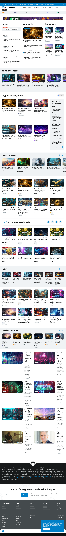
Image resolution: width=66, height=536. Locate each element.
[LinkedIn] (56, 221)
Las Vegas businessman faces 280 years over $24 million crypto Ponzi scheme (60, 357)
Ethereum (20, 113)
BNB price (40, 12)
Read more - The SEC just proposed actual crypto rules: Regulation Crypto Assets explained (59, 30)
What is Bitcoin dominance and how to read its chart (16, 280)
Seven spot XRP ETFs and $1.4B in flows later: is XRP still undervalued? (59, 52)
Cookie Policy (46, 511)
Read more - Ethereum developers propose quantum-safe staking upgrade (9, 312)
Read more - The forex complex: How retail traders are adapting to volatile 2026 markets (8, 78)
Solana (36, 140)
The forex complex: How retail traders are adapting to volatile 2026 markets (8, 84)
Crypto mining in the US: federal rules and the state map (57, 142)
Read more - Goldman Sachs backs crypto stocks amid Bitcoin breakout (9, 183)
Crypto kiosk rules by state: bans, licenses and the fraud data (57, 137)
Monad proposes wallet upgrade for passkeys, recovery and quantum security (8, 302)
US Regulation (37, 7)
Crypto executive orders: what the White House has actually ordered (56, 130)
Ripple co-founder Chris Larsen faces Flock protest (60, 435)
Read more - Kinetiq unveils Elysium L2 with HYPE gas (57, 232)
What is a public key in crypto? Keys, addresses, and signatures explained (5, 281)
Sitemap (4, 526)
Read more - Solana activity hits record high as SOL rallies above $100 (41, 129)
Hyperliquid (20, 243)
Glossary (52, 4)
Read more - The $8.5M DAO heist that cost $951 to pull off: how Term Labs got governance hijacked (49, 30)
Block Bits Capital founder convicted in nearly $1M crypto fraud (28, 435)
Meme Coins (14, 4)
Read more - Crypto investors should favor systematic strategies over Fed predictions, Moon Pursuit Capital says (25, 202)
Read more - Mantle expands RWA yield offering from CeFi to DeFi (9, 202)
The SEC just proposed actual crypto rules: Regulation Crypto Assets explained (59, 36)
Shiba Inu (18, 514)
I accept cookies (47, 529)
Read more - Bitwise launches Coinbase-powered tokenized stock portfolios (41, 183)
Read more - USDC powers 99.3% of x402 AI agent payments (25, 251)
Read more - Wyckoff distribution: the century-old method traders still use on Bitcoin (49, 274)
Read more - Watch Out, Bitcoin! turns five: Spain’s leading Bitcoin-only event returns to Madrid (8, 162)
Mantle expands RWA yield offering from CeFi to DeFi (8, 209)
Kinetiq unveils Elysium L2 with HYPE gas (56, 238)
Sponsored (18, 524)
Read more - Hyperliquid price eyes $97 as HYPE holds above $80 (25, 232)
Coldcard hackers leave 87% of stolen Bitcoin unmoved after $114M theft (56, 259)
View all (57, 147)
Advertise (36, 4)
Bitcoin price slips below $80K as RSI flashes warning (32, 41)
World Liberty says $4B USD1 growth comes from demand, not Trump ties (32, 53)
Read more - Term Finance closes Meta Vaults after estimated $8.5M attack (41, 103)
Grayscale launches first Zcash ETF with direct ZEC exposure (57, 209)
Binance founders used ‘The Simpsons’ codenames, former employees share (38, 84)
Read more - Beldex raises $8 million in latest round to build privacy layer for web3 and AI (54, 162)
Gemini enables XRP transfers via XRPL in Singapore (28, 384)
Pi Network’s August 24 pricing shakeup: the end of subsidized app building (48, 53)
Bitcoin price (7, 12)
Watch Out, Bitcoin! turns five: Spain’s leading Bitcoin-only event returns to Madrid (8, 169)
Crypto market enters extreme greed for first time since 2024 (8, 136)
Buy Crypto (4, 4)
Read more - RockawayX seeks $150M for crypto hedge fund (25, 129)
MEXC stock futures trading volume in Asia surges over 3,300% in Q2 (40, 210)
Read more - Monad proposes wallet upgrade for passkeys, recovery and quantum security (9, 294)
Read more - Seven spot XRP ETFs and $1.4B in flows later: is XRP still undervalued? (59, 46)
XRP (36, 243)
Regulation (18, 522)
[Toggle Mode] (63, 4)
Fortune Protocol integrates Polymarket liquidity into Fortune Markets (56, 302)
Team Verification (32, 514)
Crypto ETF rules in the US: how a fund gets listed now (56, 124)
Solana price (51, 12)
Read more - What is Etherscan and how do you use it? (27, 274)
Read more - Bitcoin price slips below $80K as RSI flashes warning (25, 183)
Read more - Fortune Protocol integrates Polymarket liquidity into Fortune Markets (57, 294)
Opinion (30, 7)
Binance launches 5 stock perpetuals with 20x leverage (40, 319)
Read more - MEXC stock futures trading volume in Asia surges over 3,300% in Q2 (41, 202)
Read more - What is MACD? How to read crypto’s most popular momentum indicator (59, 274)
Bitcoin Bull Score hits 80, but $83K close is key (9, 109)
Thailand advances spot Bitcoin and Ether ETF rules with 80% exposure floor (9, 259)
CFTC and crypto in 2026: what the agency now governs (57, 111)
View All (61, 155)
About (25, 4)
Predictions (50, 7)
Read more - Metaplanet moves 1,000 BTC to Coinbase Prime (25, 294)
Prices (56, 7)
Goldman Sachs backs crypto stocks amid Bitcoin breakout (8, 190)
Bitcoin (20, 194)
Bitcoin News (12, 477)
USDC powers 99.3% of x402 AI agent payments (25, 257)
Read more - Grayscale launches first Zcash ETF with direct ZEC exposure (57, 202)
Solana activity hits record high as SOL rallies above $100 (39, 136)
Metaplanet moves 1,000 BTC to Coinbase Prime (25, 300)
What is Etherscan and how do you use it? (27, 279)
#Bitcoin (8, 29)
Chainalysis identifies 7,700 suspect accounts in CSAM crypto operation (8, 240)
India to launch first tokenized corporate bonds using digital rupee (60, 385)
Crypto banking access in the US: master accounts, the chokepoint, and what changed (57, 117)
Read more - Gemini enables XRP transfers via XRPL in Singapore (12, 387)
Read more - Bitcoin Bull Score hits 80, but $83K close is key (9, 103)
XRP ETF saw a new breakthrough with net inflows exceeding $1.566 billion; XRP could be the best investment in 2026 (53, 85)
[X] (48, 221)
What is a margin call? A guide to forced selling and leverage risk (38, 280)
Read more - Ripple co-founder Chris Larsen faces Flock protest (44, 437)
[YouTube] (60, 221)
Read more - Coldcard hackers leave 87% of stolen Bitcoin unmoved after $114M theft (57, 251)
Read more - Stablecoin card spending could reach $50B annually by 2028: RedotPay (41, 294)
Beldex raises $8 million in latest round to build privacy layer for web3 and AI (53, 169)
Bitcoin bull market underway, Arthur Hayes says (59, 341)
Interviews (4, 524)
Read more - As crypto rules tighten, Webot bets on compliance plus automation (38, 162)
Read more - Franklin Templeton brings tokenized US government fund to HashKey (57, 312)
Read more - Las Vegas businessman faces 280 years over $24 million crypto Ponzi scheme (44, 358)
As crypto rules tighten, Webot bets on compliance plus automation (38, 169)
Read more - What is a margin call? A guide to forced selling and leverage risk (38, 274)
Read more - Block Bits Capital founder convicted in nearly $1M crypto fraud (12, 437)
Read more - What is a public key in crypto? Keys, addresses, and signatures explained (6, 274)
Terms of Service (45, 506)
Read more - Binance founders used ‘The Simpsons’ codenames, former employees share (38, 78)
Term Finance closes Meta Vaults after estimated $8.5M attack (40, 110)
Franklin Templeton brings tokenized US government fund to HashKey (55, 320)
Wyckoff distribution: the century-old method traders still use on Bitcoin (49, 281)
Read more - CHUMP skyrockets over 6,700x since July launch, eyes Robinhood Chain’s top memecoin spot (23, 162)
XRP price (30, 12)
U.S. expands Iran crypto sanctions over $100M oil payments (28, 411)
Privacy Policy (46, 509)
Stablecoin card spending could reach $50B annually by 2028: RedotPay (40, 302)
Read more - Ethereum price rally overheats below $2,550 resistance (25, 103)
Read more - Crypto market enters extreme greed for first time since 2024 (9, 129)
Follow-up (41, 4)
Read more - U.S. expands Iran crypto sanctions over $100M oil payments (12, 414)
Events (9, 4)
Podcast (4, 522)
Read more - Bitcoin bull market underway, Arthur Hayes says (59, 336)
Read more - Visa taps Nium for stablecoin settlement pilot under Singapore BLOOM (41, 251)
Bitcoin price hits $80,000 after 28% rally (48, 341)
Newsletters (30, 4)
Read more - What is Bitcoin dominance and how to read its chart (17, 274)
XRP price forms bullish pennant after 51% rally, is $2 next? (41, 239)
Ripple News (29, 477)
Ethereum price (19, 12)
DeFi (17, 520)
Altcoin (17, 518)
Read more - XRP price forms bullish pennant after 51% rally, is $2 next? (41, 232)
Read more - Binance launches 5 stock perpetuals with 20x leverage (41, 312)
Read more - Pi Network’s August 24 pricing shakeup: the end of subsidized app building (49, 46)
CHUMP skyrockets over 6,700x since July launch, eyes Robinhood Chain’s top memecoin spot (23, 169)
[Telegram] (52, 221)
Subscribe (24, 495)
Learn (61, 7)
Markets (44, 7)
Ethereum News (21, 477)
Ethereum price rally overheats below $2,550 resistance (24, 110)
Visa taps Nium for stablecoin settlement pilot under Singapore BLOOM (40, 259)
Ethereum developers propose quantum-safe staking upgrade (8, 319)
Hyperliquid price (61, 12)
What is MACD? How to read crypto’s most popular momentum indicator (58, 281)
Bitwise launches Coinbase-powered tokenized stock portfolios (32, 49)
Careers (31, 512)
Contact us (20, 4)
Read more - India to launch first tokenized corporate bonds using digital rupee (44, 387)
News (19, 7)
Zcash (51, 213)
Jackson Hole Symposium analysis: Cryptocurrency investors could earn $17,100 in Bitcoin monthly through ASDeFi (23, 85)
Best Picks (46, 4)
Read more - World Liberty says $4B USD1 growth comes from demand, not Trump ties (57, 183)
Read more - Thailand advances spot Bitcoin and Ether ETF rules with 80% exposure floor (9, 251)
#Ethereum (14, 29)
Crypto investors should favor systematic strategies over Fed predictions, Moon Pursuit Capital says (33, 57)
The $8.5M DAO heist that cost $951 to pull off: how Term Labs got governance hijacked (49, 37)
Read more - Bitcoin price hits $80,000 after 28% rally (49, 336)
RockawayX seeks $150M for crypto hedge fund (24, 136)
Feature (24, 7)
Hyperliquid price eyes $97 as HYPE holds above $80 (25, 239)
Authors (31, 517)
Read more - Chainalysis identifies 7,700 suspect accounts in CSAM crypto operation (9, 232)
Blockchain (18, 516)
